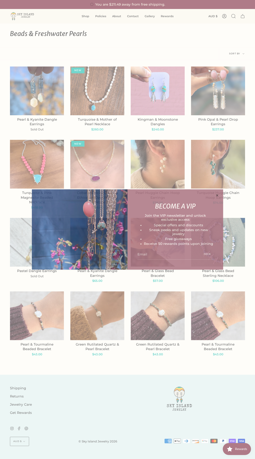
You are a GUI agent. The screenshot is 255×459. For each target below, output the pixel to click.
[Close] (217, 195)
